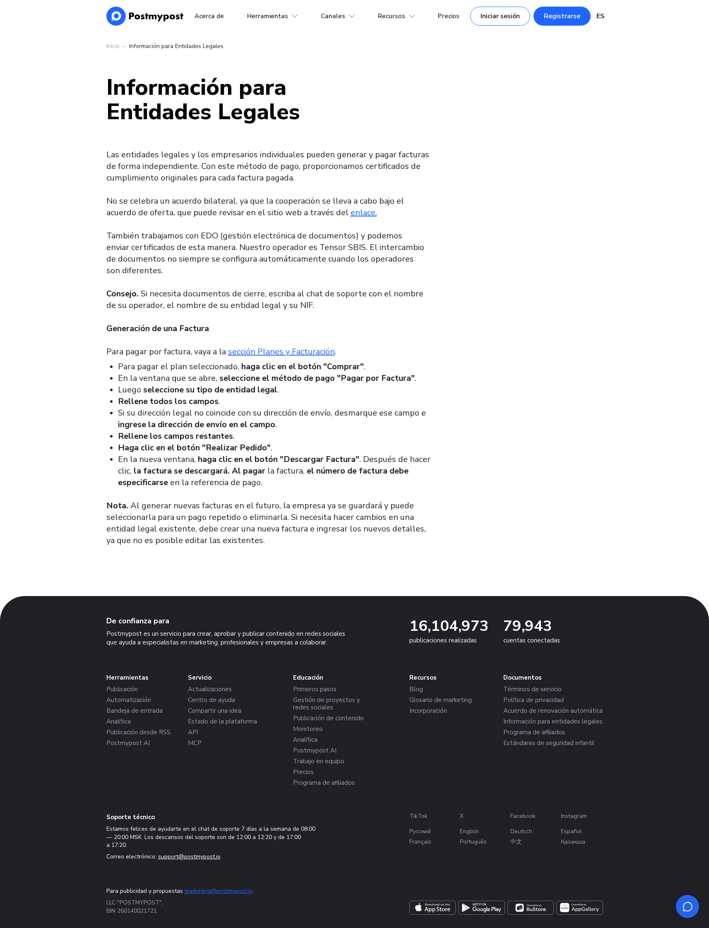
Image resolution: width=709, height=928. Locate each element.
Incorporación (428, 711)
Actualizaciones (210, 689)
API (193, 732)
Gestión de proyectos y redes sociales (326, 704)
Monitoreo (308, 729)
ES (600, 16)
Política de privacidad (533, 700)
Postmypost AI (128, 743)
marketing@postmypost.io (219, 891)
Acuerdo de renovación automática (553, 711)
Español (571, 831)
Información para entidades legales (553, 721)
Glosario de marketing (440, 700)
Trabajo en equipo (318, 761)
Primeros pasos (314, 689)
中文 (516, 842)
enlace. (364, 212)
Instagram (574, 816)
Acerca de (209, 16)
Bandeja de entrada (134, 711)
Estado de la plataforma (222, 721)
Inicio (113, 46)
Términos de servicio (532, 689)
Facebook (523, 816)
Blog (416, 689)
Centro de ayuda (211, 700)
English (469, 831)
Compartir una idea (214, 711)
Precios (448, 16)
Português (473, 842)
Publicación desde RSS (138, 732)
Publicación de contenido (328, 718)
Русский (420, 831)
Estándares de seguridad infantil (548, 743)
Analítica (118, 721)
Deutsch (521, 831)
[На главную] (145, 16)
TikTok (418, 816)
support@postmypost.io (189, 857)
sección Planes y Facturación (281, 351)
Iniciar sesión (500, 16)
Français (420, 842)
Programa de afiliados (324, 783)
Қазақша (573, 842)
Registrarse (562, 16)
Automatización (128, 700)
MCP (195, 743)
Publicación (122, 689)
